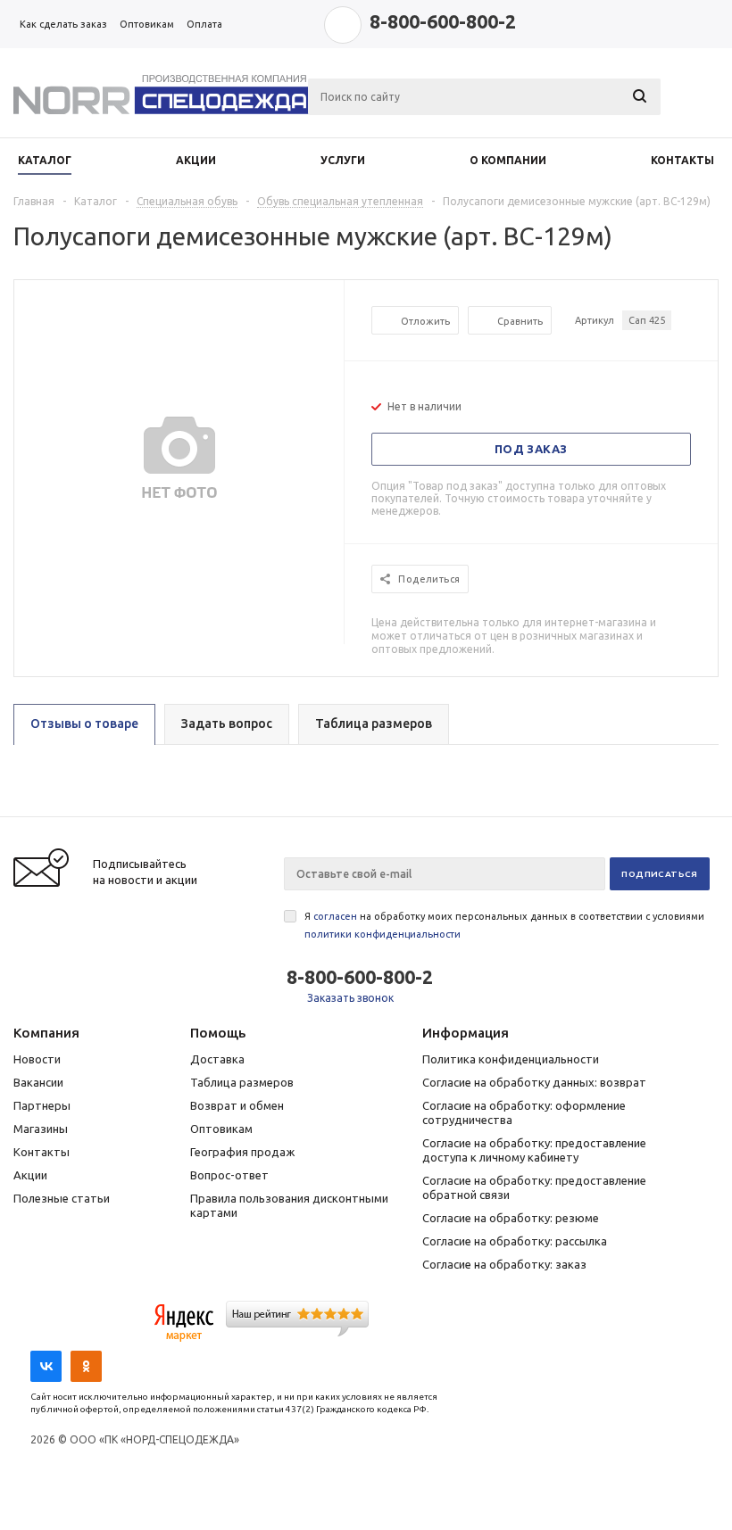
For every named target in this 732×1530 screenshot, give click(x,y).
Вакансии (38, 1082)
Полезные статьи (61, 1198)
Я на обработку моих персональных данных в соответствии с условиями (504, 925)
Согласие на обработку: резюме (510, 1218)
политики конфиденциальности (382, 934)
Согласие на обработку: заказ (504, 1264)
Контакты (41, 1151)
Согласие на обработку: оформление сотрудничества (524, 1112)
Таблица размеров (242, 1082)
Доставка (217, 1059)
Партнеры (42, 1105)
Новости (37, 1059)
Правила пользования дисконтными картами (289, 1205)
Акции (30, 1175)
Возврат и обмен (237, 1105)
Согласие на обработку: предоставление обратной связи (534, 1187)
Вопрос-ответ (229, 1175)
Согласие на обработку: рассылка (514, 1241)
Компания (46, 1032)
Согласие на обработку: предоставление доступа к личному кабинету (534, 1150)
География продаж (242, 1151)
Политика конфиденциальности (510, 1059)
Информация (465, 1032)
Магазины (40, 1128)
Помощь (217, 1032)
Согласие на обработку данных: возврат (534, 1082)
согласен (335, 916)
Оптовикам (221, 1128)
